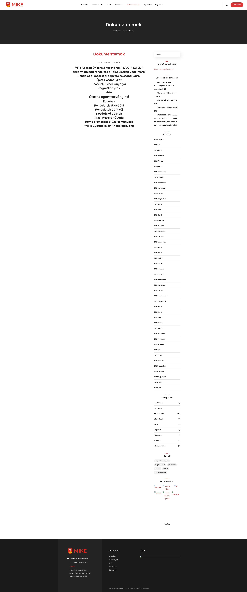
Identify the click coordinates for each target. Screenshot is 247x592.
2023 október (159, 236)
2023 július (158, 247)
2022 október (159, 290)
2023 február (159, 274)
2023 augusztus (160, 242)
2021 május (158, 355)
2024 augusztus (160, 199)
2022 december (160, 280)
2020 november (160, 366)
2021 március (159, 361)
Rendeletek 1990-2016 (109, 105)
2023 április (158, 263)
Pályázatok (158, 435)
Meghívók (157, 430)
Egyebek (109, 101)
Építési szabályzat (109, 80)
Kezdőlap (116, 31)
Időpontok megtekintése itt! (163, 69)
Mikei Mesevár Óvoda (109, 117)
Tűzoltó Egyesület (160, 472)
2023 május (158, 258)
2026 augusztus (160, 139)
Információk (158, 419)
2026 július (158, 145)
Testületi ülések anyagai (109, 84)
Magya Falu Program (162, 461)
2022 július (158, 307)
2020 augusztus (160, 377)
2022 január (158, 328)
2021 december (159, 334)
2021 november (159, 339)
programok (172, 465)
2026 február (159, 161)
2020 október (159, 371)
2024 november (160, 188)
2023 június (158, 253)
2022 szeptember (160, 296)
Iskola (156, 424)
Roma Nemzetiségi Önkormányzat (109, 121)
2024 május (158, 210)
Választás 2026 (159, 446)
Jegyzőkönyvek (109, 88)
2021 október (159, 344)
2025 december (160, 172)
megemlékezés (160, 465)
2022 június (158, 312)
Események (158, 403)
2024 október (159, 193)
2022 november (160, 285)
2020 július (158, 382)
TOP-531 (157, 468)
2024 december (160, 183)
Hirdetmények (159, 414)
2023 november (160, 231)
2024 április (158, 215)
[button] (227, 5)
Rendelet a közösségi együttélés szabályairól (109, 76)
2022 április (158, 323)
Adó (109, 92)
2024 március (159, 220)
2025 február (159, 177)
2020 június (158, 388)
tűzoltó (165, 468)
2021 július (157, 350)
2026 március (159, 156)
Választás (157, 440)
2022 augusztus (160, 301)
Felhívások (158, 408)
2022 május (158, 317)
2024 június (158, 204)
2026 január (158, 166)
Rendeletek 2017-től (109, 109)
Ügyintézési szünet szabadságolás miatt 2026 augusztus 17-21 (164, 85)
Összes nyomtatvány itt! (109, 96)
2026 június (158, 150)
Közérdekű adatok (109, 113)
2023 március (159, 269)
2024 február (159, 226)
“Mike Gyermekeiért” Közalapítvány (109, 126)
